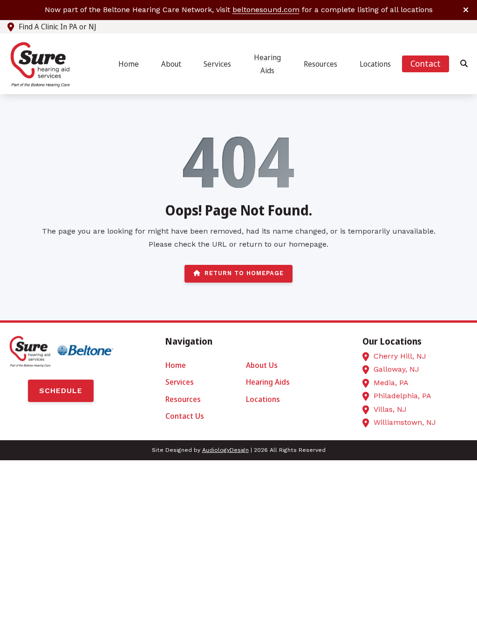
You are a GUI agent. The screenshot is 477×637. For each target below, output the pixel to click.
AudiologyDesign (225, 450)
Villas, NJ (390, 409)
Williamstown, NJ (405, 422)
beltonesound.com (266, 9)
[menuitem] (128, 64)
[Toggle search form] (464, 64)
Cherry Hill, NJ (400, 356)
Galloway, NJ (396, 369)
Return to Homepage (244, 273)
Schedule (60, 390)
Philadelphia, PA (402, 395)
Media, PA (391, 382)
